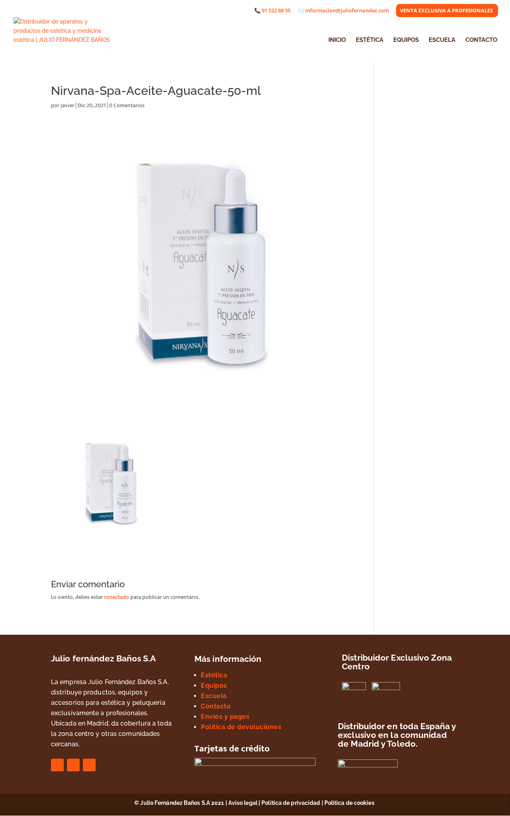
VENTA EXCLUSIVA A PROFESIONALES (446, 11)
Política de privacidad (290, 803)
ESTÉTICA (369, 40)
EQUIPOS (406, 40)
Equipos (214, 685)
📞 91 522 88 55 (272, 11)
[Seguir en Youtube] (89, 765)
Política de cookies (350, 803)
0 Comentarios (127, 105)
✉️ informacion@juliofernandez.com (343, 11)
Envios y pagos (225, 716)
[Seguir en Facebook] (57, 765)
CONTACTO (481, 40)
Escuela (214, 696)
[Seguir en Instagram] (73, 765)
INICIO (337, 40)
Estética (214, 675)
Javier (67, 105)
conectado (116, 597)
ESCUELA (442, 40)
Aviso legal (242, 803)
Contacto (216, 706)
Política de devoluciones (241, 727)
